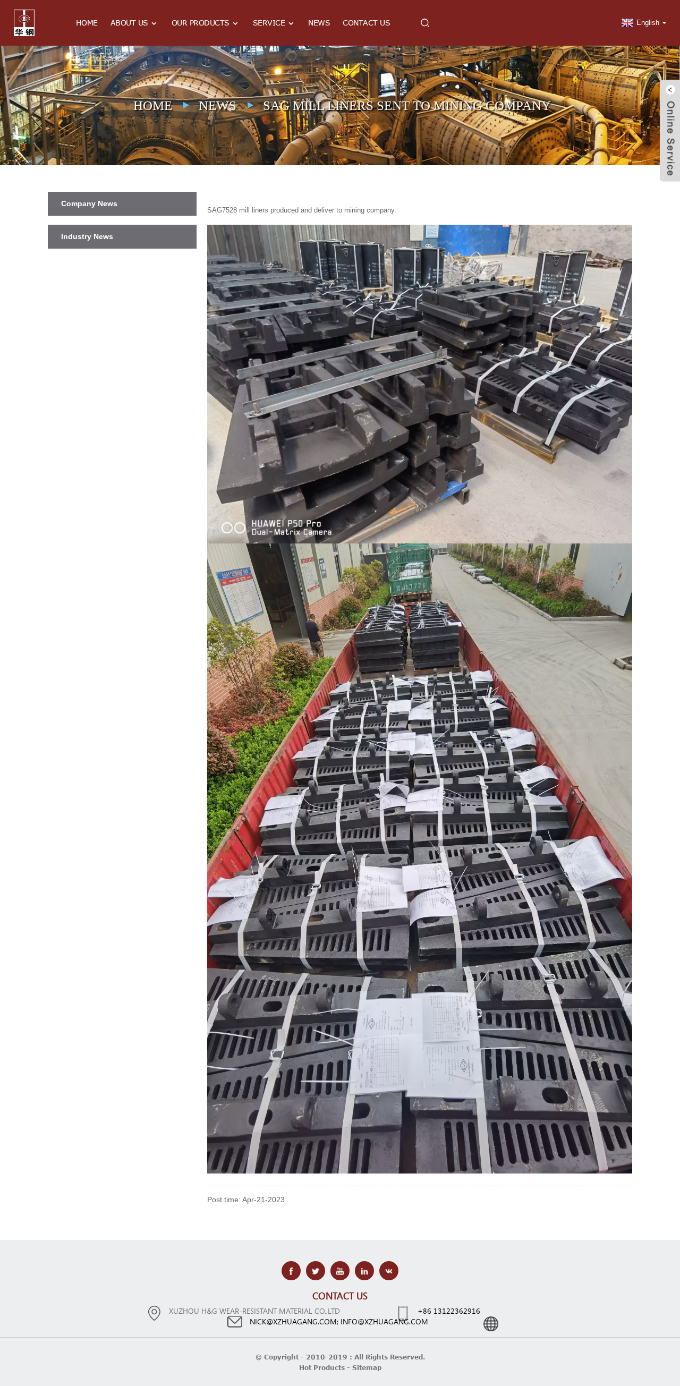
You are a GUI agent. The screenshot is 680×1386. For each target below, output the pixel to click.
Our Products (201, 22)
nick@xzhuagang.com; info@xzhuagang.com (339, 1321)
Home (87, 22)
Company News (89, 203)
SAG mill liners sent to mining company (407, 105)
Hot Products (322, 1367)
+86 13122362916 (449, 1311)
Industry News (87, 236)
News (319, 22)
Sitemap (366, 1367)
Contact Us (366, 22)
